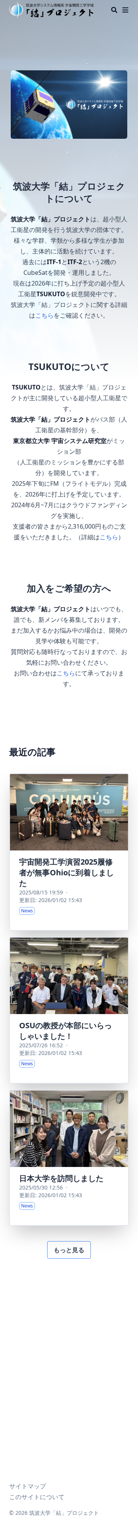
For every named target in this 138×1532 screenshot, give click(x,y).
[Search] (114, 10)
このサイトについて (36, 1497)
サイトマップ (27, 1486)
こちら (44, 315)
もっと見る (69, 1250)
